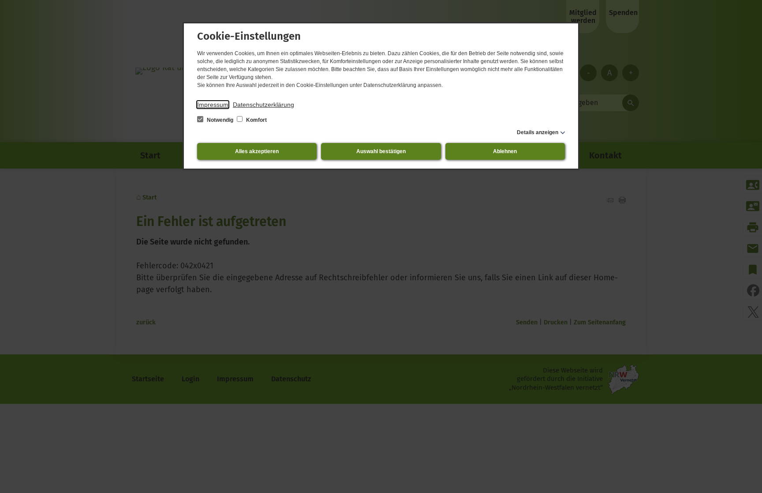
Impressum (212, 104)
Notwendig (220, 120)
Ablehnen (505, 151)
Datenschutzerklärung (263, 104)
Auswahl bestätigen (381, 151)
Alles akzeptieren (257, 151)
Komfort (256, 120)
